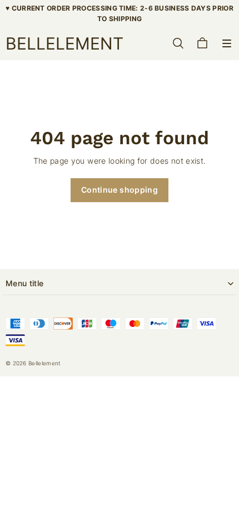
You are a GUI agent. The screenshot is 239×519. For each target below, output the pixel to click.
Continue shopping (119, 189)
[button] (227, 43)
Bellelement (44, 363)
